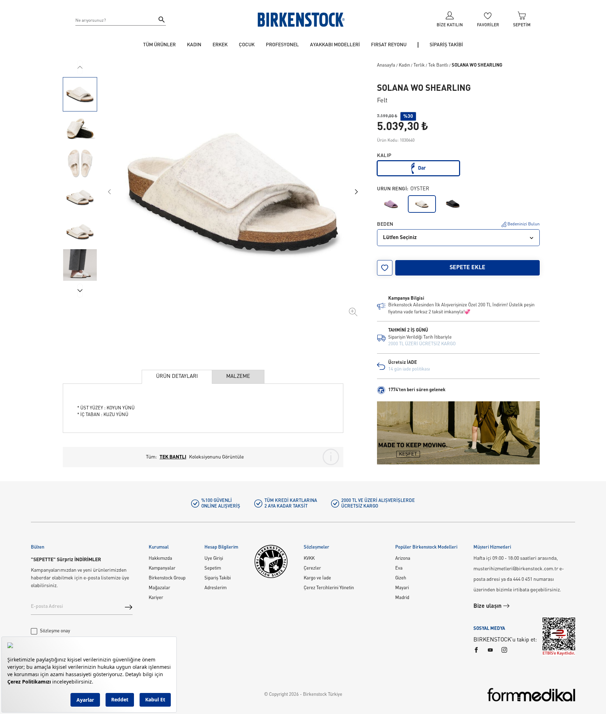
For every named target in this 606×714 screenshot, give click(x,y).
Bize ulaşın (488, 606)
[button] (80, 94)
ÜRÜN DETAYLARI (177, 376)
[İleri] (80, 291)
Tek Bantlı (438, 65)
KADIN (194, 44)
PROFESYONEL (282, 44)
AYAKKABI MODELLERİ (335, 44)
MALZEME (238, 376)
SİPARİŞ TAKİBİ (446, 44)
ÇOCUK (247, 44)
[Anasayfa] (301, 20)
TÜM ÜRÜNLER (159, 44)
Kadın (404, 65)
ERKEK (220, 44)
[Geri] (80, 67)
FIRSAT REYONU (388, 44)
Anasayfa (386, 65)
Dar (422, 168)
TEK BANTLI (173, 457)
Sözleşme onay (55, 631)
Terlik (419, 65)
